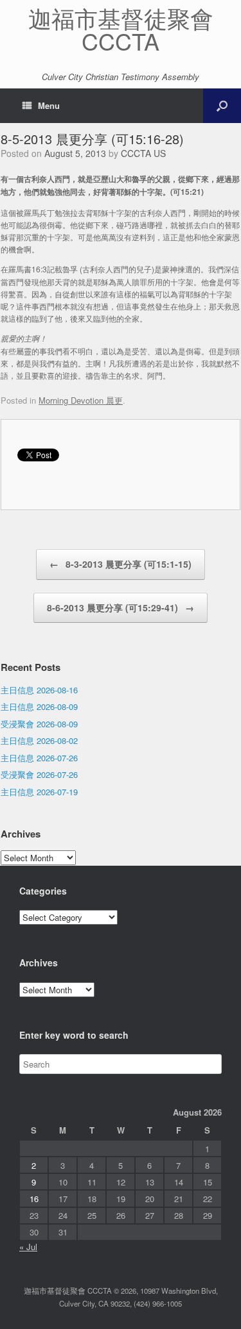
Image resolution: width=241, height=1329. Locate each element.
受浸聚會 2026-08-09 (39, 724)
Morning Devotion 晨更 (81, 400)
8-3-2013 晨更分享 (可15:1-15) (120, 563)
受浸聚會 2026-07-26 (39, 774)
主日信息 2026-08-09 (39, 706)
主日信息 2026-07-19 (39, 792)
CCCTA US (143, 153)
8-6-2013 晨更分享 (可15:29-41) (120, 607)
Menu (49, 105)
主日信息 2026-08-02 (39, 740)
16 (34, 1199)
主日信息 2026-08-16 (39, 690)
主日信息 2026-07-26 (39, 758)
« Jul (28, 1247)
